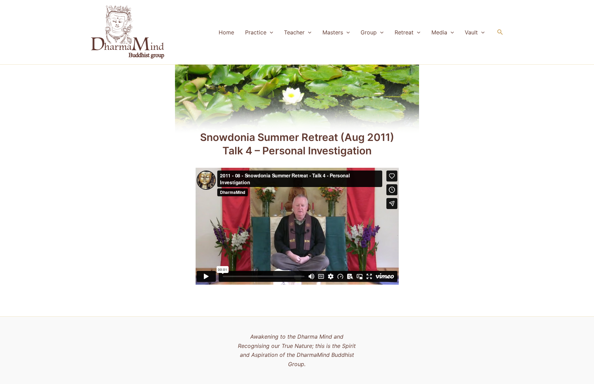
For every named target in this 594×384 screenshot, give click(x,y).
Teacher (294, 32)
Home (226, 32)
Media (439, 32)
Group (369, 32)
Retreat (404, 32)
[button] (269, 32)
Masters (332, 32)
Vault (471, 32)
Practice (255, 32)
